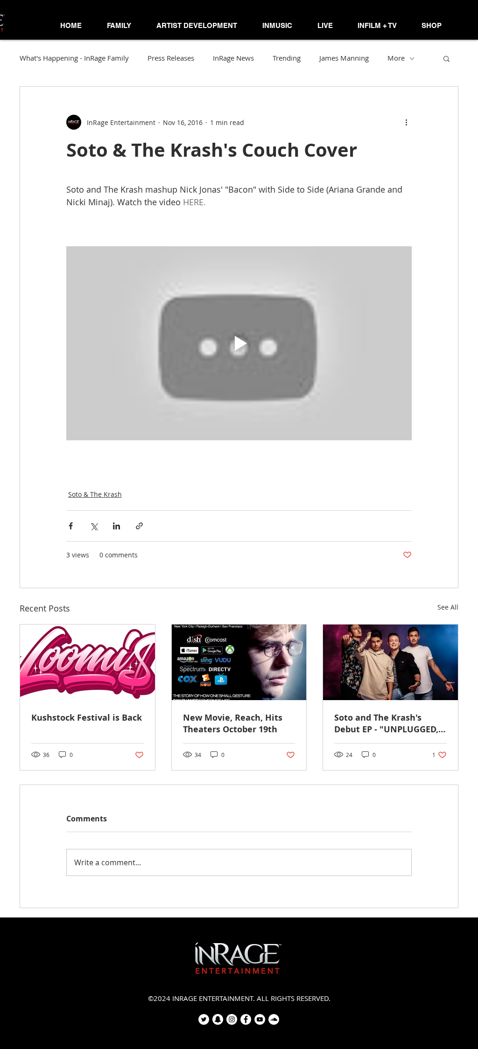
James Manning (344, 58)
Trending (287, 58)
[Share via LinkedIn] (116, 525)
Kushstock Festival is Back (86, 717)
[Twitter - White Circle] (203, 1019)
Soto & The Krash (95, 494)
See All (447, 607)
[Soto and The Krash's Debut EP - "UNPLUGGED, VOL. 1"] (390, 662)
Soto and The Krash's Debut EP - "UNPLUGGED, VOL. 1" (386, 723)
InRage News (233, 58)
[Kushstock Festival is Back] (87, 662)
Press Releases (171, 58)
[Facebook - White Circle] (245, 1019)
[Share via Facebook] (70, 525)
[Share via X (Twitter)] (93, 525)
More (396, 58)
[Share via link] (139, 525)
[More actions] (406, 122)
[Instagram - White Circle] (231, 1019)
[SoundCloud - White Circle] (273, 1019)
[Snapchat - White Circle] (217, 1019)
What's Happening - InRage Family (74, 58)
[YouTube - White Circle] (259, 1019)
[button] (119, 25)
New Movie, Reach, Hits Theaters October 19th (232, 723)
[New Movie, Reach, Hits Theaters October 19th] (239, 662)
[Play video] (239, 343)
